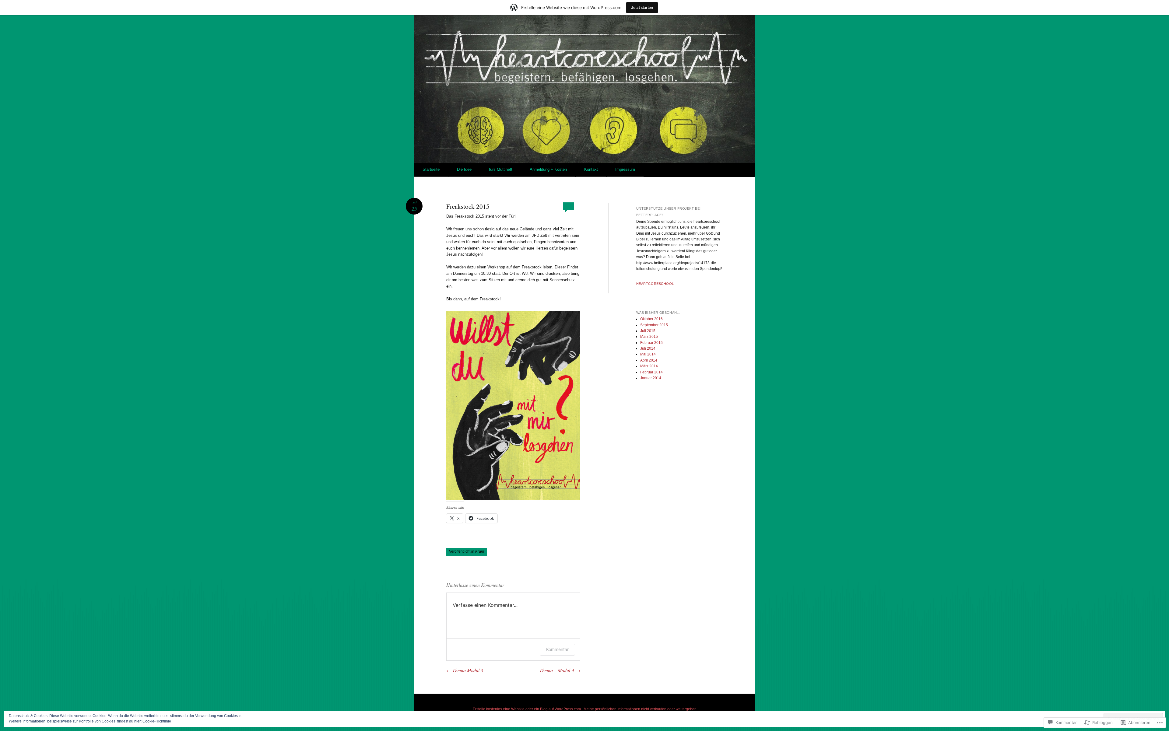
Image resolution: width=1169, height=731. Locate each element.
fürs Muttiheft (500, 169)
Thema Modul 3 (464, 670)
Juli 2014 (647, 348)
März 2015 (649, 336)
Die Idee (464, 169)
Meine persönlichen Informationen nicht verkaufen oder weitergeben (640, 709)
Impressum (625, 169)
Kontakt (591, 169)
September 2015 (654, 325)
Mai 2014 (648, 354)
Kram (479, 551)
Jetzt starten (642, 7)
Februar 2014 (651, 372)
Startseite (431, 169)
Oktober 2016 (651, 319)
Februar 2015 (651, 343)
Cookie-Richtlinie (156, 721)
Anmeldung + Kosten (548, 169)
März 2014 (649, 366)
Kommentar (557, 649)
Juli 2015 (647, 331)
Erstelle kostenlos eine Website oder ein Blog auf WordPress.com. (527, 709)
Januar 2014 (650, 378)
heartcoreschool (655, 283)
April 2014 (648, 360)
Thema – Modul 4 (559, 670)
